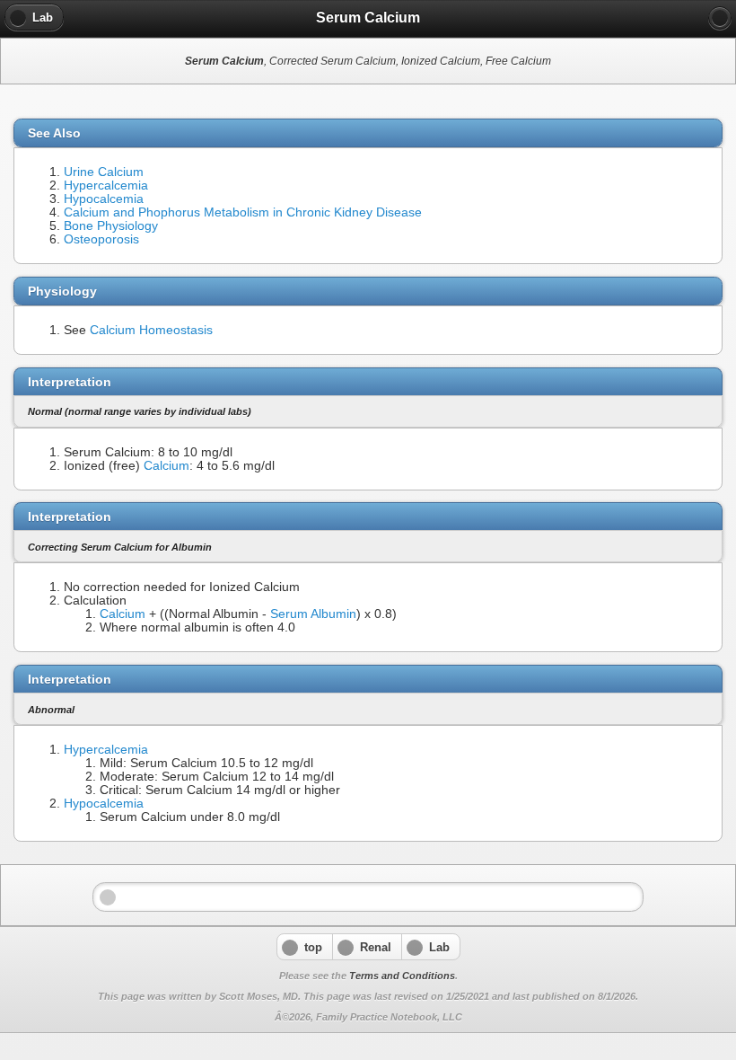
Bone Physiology (111, 226)
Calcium (166, 466)
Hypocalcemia (104, 199)
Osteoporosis (101, 239)
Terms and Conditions (402, 975)
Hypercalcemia (106, 185)
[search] (720, 18)
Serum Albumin (313, 614)
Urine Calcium (104, 172)
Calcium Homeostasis (151, 330)
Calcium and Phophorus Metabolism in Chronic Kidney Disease (243, 212)
